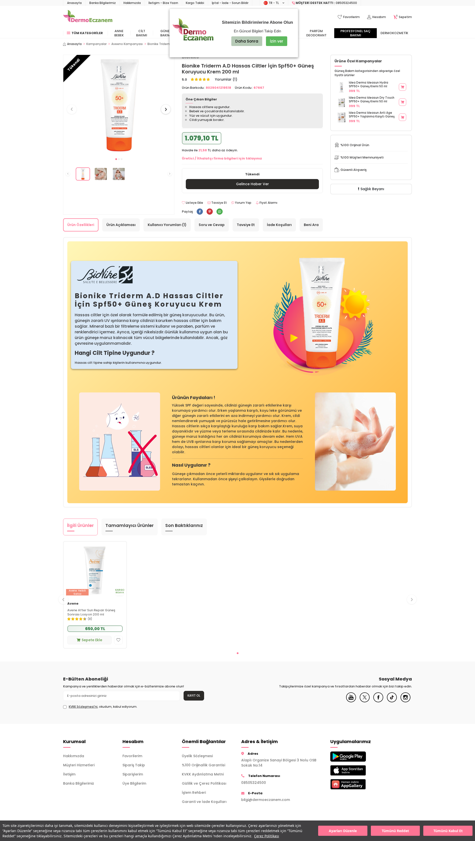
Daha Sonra (246, 41)
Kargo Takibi (195, 3)
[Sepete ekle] (402, 87)
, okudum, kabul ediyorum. (103, 707)
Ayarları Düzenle (343, 830)
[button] (116, 159)
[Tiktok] (392, 701)
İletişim (69, 774)
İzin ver (276, 41)
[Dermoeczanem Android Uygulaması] (356, 756)
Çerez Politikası (266, 836)
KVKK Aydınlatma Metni (203, 774)
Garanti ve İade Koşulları (204, 801)
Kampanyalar (96, 44)
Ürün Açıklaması (121, 224)
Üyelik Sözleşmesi (197, 755)
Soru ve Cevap (212, 224)
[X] (365, 701)
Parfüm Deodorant (316, 33)
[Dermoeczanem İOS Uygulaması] (356, 770)
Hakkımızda (132, 3)
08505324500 (253, 782)
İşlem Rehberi (194, 792)
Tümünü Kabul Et (448, 830)
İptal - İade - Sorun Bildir (230, 3)
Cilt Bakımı (141, 33)
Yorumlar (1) (226, 79)
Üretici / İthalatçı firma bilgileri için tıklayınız (222, 158)
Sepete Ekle (92, 639)
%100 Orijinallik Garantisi (203, 765)
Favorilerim (132, 755)
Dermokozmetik (394, 33)
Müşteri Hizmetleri (79, 765)
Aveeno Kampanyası (127, 44)
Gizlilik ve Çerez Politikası (204, 783)
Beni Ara (311, 224)
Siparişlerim (132, 774)
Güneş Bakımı (165, 33)
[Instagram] (405, 701)
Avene (72, 604)
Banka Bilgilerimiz (102, 3)
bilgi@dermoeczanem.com (265, 799)
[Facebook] (378, 701)
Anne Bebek (119, 33)
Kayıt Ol (194, 695)
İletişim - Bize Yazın (163, 3)
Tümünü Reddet (395, 830)
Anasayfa (74, 3)
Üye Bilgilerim (134, 783)
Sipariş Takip (133, 765)
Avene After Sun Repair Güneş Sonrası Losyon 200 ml (91, 612)
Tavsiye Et (219, 203)
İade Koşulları (279, 224)
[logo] (87, 17)
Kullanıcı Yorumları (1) (167, 224)
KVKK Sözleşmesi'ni (83, 707)
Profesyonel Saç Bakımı (355, 33)
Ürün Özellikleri (80, 224)
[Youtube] (351, 701)
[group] (118, 105)
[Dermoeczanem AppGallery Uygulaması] (356, 784)
